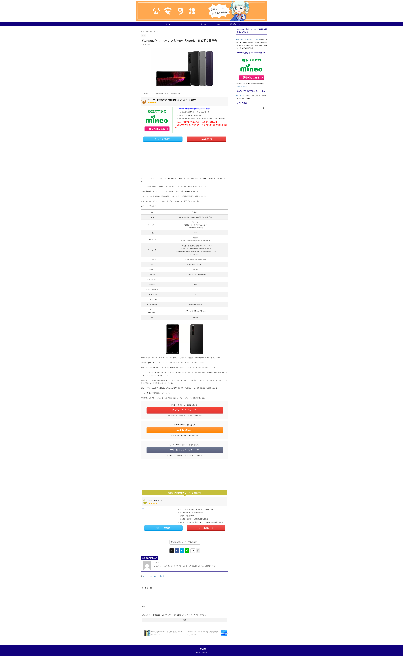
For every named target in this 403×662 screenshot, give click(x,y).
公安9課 (201, 649)
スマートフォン (201, 24)
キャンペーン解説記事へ (163, 139)
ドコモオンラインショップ (184, 410)
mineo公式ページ (241, 86)
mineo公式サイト (206, 139)
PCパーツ (185, 24)
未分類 (162, 576)
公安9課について (235, 24)
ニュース (156, 576)
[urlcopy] (198, 550)
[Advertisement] (184, 160)
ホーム (168, 24)
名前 (143, 606)
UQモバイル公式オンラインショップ (248, 39)
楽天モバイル (240, 95)
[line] (187, 550)
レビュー (218, 24)
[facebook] (177, 550)
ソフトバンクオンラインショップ (184, 450)
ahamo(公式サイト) (206, 528)
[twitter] (171, 550)
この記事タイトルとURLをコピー (185, 542)
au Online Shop (184, 430)
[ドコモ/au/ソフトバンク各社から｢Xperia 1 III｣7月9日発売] (182, 550)
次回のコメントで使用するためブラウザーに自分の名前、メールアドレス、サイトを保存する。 (175, 615)
